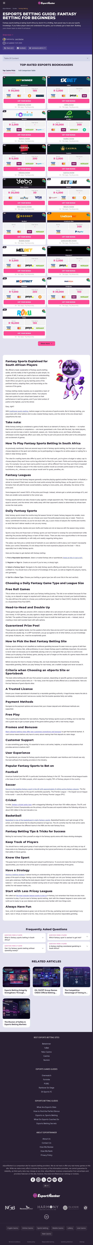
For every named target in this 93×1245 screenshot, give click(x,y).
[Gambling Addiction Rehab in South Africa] (47, 1207)
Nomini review (24, 139)
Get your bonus (24, 101)
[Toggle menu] (4, 3)
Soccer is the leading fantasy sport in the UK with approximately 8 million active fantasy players (42, 789)
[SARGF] (85, 1207)
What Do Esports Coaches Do (46, 1119)
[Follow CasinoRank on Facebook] (32, 1179)
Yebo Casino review (24, 207)
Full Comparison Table (26, 70)
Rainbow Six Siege (46, 1087)
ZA (45, 1186)
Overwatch (46, 1075)
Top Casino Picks (9, 70)
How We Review (46, 1147)
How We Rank (46, 1151)
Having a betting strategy (15, 875)
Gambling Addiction (66, 1242)
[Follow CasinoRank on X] (43, 1179)
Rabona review (24, 172)
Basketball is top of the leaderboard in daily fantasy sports (28, 820)
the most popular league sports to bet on (31, 895)
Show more (45, 343)
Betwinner (46, 1043)
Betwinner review (24, 105)
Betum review (69, 207)
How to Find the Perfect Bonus (46, 1111)
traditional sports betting (18, 411)
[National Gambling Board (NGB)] (10, 1207)
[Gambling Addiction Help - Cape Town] (70, 1207)
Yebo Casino (46, 1052)
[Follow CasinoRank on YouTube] (48, 1179)
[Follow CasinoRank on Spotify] (54, 1179)
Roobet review (24, 241)
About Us (46, 1139)
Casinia (46, 1056)
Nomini (46, 1060)
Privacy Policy (46, 1155)
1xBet (46, 1048)
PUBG (46, 1083)
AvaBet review (68, 139)
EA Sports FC (46, 1091)
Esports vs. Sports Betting (46, 1115)
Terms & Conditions (14, 1242)
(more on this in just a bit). (72, 558)
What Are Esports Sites (46, 1107)
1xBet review (69, 105)
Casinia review (68, 172)
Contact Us (46, 1143)
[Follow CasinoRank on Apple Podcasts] (59, 1179)
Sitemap (81, 1242)
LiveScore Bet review (69, 241)
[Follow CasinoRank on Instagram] (38, 1179)
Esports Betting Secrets (46, 1123)
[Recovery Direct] (26, 1207)
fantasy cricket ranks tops (22, 804)
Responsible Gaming (47, 1242)
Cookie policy (31, 1242)
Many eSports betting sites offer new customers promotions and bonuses (33, 732)
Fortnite (46, 1079)
